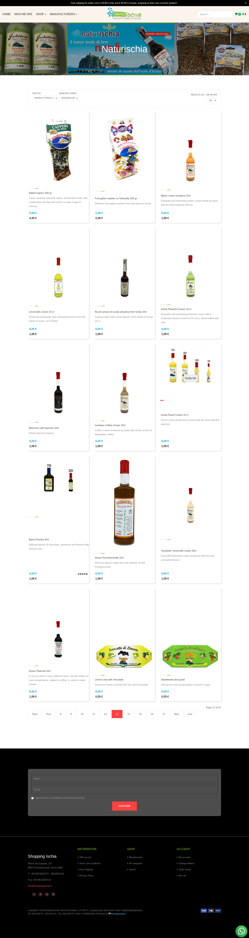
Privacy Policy (87, 875)
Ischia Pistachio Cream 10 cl (176, 309)
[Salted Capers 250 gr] (58, 147)
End (190, 714)
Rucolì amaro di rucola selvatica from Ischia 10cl (121, 311)
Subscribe (124, 806)
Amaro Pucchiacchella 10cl (109, 557)
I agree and (59, 797)
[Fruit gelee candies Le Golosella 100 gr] (124, 147)
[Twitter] (40, 894)
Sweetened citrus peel (173, 679)
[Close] (245, 3)
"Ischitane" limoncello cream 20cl (178, 550)
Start (34, 714)
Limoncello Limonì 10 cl (41, 311)
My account (184, 857)
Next (176, 714)
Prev (48, 714)
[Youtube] (47, 894)
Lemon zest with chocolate (109, 679)
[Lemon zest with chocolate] (124, 629)
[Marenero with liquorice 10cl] (58, 379)
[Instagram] (53, 894)
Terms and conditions (90, 863)
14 (128, 714)
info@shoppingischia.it (40, 886)
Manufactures (135, 857)
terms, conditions (53, 797)
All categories (135, 863)
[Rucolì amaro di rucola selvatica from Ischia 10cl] (124, 263)
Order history (185, 869)
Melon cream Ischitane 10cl (175, 195)
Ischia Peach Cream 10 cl (174, 414)
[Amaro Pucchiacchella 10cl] (124, 501)
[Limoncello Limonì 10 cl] (58, 263)
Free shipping (86, 869)
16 (152, 714)
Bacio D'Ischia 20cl (39, 539)
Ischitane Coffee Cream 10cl (110, 425)
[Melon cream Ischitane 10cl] (190, 147)
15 (140, 714)
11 (93, 714)
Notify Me (190, 378)
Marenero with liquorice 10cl (44, 428)
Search (132, 869)
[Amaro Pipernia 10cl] (58, 624)
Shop (40, 14)
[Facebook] (34, 894)
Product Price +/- (44, 98)
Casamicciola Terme (99, 910)
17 (163, 714)
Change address (187, 863)
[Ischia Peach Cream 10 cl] (190, 364)
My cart (182, 875)
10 (82, 714)
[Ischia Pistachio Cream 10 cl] (190, 263)
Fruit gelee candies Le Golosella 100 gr (116, 198)
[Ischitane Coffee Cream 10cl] (124, 379)
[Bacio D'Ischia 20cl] (58, 474)
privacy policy (76, 797)
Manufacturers (63, 14)
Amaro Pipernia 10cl (39, 671)
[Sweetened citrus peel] (190, 629)
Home (7, 14)
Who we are (23, 14)
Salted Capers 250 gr (40, 193)
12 (105, 714)
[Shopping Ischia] (124, 14)
